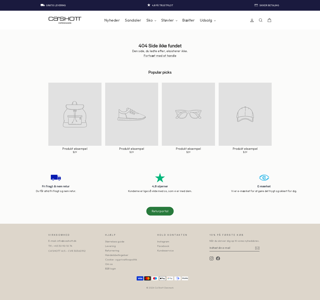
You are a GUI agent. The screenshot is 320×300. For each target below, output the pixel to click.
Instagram (163, 241)
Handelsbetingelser (116, 255)
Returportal (160, 211)
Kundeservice (165, 250)
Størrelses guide (114, 241)
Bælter (188, 20)
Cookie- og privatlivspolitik (121, 259)
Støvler (168, 20)
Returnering (112, 250)
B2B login (110, 268)
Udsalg (206, 20)
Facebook (163, 246)
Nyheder (112, 20)
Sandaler (133, 20)
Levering (110, 246)
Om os (109, 264)
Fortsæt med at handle (160, 55)
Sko (150, 20)
